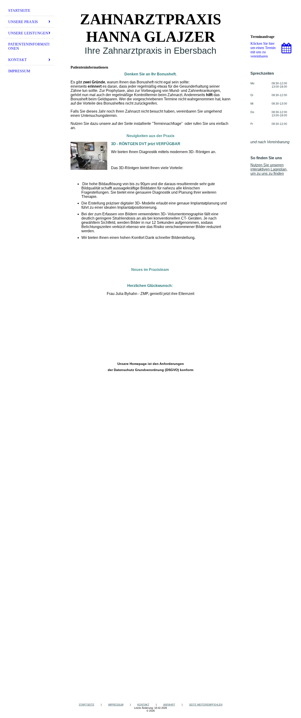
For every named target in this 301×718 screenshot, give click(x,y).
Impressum (19, 71)
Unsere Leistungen (28, 33)
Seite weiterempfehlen (205, 704)
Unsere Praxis (23, 22)
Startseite (19, 10)
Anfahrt (169, 704)
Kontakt (17, 60)
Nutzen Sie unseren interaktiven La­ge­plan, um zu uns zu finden (268, 169)
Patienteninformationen (28, 46)
